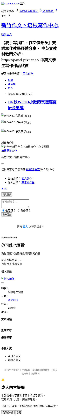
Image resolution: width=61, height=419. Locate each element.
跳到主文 (6, 34)
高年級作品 (27, 182)
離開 (19, 412)
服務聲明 (35, 373)
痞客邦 (30, 169)
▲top (4, 188)
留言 (37, 169)
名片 (10, 88)
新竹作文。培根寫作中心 (30, 25)
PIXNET (15, 370)
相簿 (10, 80)
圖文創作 (28, 73)
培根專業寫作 (9, 150)
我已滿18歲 (8, 412)
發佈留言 (7, 214)
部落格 (12, 84)
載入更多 (7, 194)
